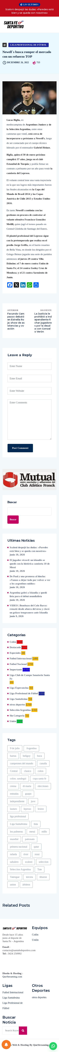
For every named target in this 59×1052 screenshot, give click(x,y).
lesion (41, 808)
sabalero (14, 861)
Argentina (31, 748)
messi (32, 831)
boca (39, 755)
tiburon (43, 877)
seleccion (43, 861)
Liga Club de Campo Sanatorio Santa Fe (30, 677)
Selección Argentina (20, 710)
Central (14, 771)
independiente (17, 801)
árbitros (26, 884)
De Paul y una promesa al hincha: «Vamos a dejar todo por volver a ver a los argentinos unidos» (30, 580)
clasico (27, 771)
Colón (13, 642)
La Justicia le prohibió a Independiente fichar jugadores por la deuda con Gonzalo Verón (43, 322)
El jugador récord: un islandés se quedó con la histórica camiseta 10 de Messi (30, 564)
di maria (27, 786)
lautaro (13, 808)
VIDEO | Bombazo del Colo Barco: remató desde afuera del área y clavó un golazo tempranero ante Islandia (29, 609)
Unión (13, 721)
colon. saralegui (18, 778)
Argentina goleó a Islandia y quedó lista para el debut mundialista (28, 594)
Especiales (15, 653)
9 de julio (15, 748)
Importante (16, 669)
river (25, 854)
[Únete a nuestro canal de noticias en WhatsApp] (53, 1046)
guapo (28, 793)
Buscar (12, 502)
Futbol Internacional (21, 658)
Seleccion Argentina (20, 869)
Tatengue (15, 877)
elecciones (43, 786)
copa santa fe (39, 778)
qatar (36, 846)
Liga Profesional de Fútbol (28, 45)
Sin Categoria (17, 715)
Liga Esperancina (19, 687)
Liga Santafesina (19, 699)
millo (44, 831)
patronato (30, 839)
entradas (14, 793)
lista (36, 824)
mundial (14, 839)
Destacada (15, 647)
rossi (37, 854)
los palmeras (16, 831)
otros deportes (17, 704)
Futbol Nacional (18, 664)
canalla (43, 763)
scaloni (28, 861)
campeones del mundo (21, 763)
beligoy (26, 755)
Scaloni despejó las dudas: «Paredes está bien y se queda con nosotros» (29, 11)
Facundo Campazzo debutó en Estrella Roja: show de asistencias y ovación (16, 321)
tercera (29, 877)
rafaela (13, 854)
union (13, 884)
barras (13, 755)
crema (13, 786)
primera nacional (18, 846)
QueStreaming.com (12, 976)
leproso (27, 808)
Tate (39, 869)
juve (33, 801)
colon (40, 771)
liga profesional (18, 816)
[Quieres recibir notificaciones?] (6, 1044)
